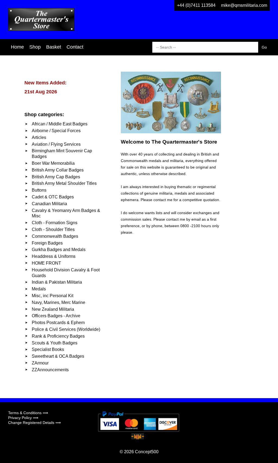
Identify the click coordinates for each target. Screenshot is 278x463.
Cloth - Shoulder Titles (53, 229)
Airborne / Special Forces (56, 130)
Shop (35, 47)
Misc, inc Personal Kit (52, 295)
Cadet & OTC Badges (53, 197)
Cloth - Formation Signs (54, 222)
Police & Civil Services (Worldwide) (66, 329)
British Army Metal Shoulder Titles (64, 183)
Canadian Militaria (49, 203)
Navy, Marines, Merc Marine (58, 302)
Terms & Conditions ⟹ (28, 413)
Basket (53, 47)
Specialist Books (48, 349)
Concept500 (147, 451)
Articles (39, 137)
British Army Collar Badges (58, 170)
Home (17, 47)
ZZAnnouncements (50, 369)
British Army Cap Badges (56, 177)
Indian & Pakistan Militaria (57, 282)
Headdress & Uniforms (53, 256)
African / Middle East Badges (59, 124)
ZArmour (40, 363)
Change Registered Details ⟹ (34, 422)
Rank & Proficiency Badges (58, 336)
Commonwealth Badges (55, 236)
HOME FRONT (46, 263)
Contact (75, 47)
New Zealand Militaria (53, 309)
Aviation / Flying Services (56, 144)
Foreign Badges (47, 243)
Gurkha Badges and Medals (59, 249)
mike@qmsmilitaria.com (244, 5)
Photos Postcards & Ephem (58, 322)
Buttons (39, 190)
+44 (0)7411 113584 (196, 5)
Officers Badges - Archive (56, 315)
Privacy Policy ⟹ (23, 418)
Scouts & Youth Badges (54, 343)
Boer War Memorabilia (53, 163)
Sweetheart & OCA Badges (58, 356)
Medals (39, 289)
